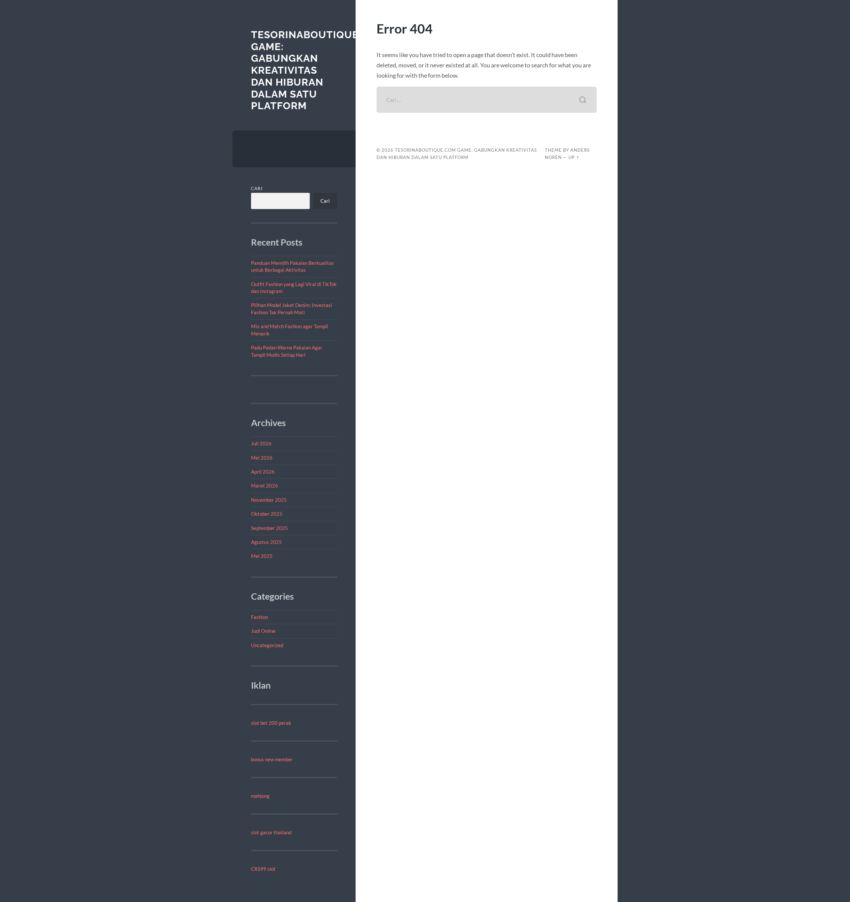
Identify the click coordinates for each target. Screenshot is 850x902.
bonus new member (272, 759)
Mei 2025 (262, 556)
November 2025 (269, 500)
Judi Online (263, 631)
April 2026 (263, 472)
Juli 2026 (261, 443)
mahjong (260, 796)
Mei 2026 (262, 458)
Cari (257, 188)
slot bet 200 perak (271, 723)
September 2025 (269, 528)
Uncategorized (267, 645)
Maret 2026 (264, 486)
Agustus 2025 (266, 542)
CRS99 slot (263, 869)
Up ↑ (574, 157)
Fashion (259, 617)
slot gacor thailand (271, 832)
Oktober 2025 (267, 514)
